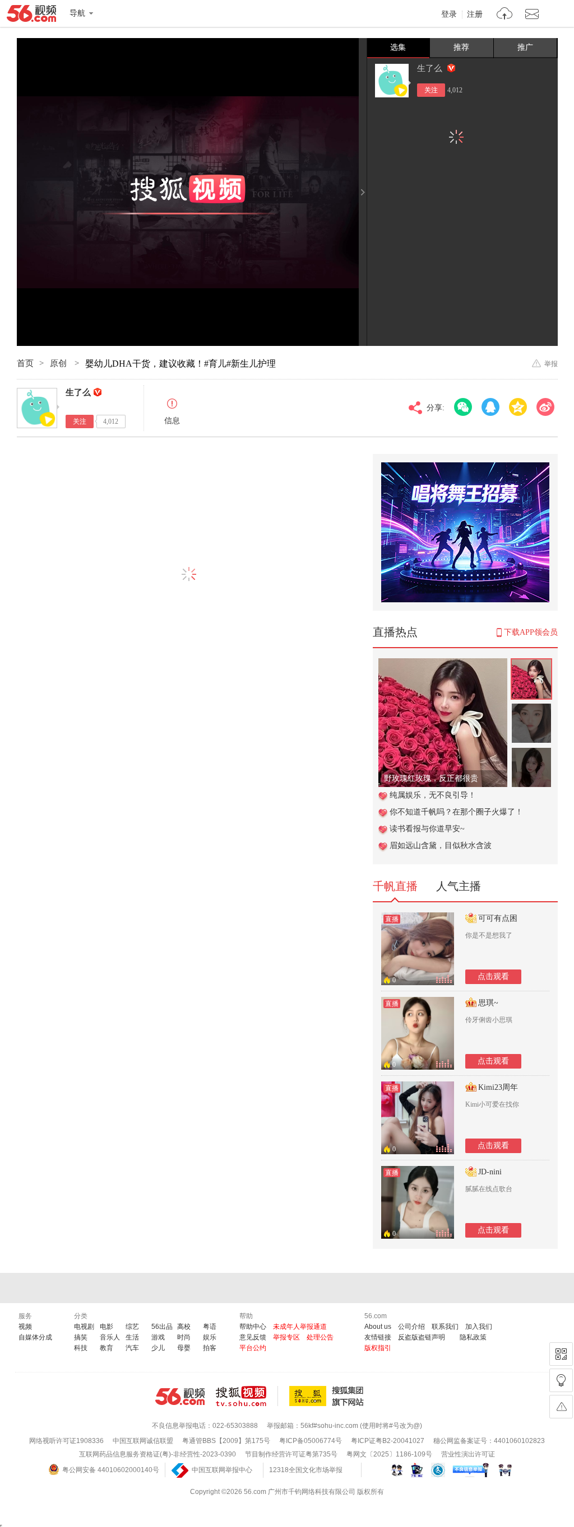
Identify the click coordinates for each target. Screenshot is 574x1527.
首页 (25, 363)
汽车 (132, 1348)
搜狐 (328, 1396)
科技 (80, 1348)
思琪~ (488, 1003)
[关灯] (561, 1380)
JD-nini (490, 1172)
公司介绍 (411, 1327)
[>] (505, 14)
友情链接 (377, 1337)
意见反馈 (252, 1337)
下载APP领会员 (531, 632)
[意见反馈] (561, 1406)
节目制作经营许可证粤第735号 (291, 1454)
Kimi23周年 (498, 1087)
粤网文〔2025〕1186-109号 (389, 1454)
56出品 (162, 1327)
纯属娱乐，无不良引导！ (433, 795)
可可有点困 (497, 918)
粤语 (209, 1327)
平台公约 (252, 1348)
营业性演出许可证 (468, 1454)
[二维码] (561, 1354)
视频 (25, 1327)
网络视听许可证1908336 (66, 1441)
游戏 (158, 1337)
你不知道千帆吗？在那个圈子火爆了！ (456, 812)
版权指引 (377, 1348)
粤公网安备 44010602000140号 (110, 1470)
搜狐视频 (247, 1396)
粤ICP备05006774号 (310, 1441)
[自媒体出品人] (451, 68)
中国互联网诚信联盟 (143, 1441)
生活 (132, 1337)
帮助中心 (252, 1327)
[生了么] (392, 80)
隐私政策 (473, 1337)
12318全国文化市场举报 (305, 1470)
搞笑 (80, 1337)
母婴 (184, 1348)
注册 (475, 14)
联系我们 (445, 1327)
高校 (184, 1327)
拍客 (209, 1348)
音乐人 (110, 1337)
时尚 (184, 1337)
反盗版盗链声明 (421, 1337)
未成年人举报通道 (300, 1327)
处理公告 (320, 1337)
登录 (449, 14)
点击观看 (493, 976)
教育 (106, 1348)
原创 (59, 363)
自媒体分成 (35, 1337)
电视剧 (84, 1327)
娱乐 (209, 1337)
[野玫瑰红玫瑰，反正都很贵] (442, 664)
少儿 (158, 1348)
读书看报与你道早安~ (427, 829)
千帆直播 (395, 886)
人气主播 (458, 886)
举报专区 (286, 1337)
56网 (180, 1396)
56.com (31, 15)
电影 (106, 1327)
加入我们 (478, 1327)
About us (377, 1327)
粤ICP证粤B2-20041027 (387, 1441)
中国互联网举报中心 (222, 1470)
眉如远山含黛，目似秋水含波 (441, 845)
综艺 (132, 1327)
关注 (431, 90)
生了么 (431, 68)
